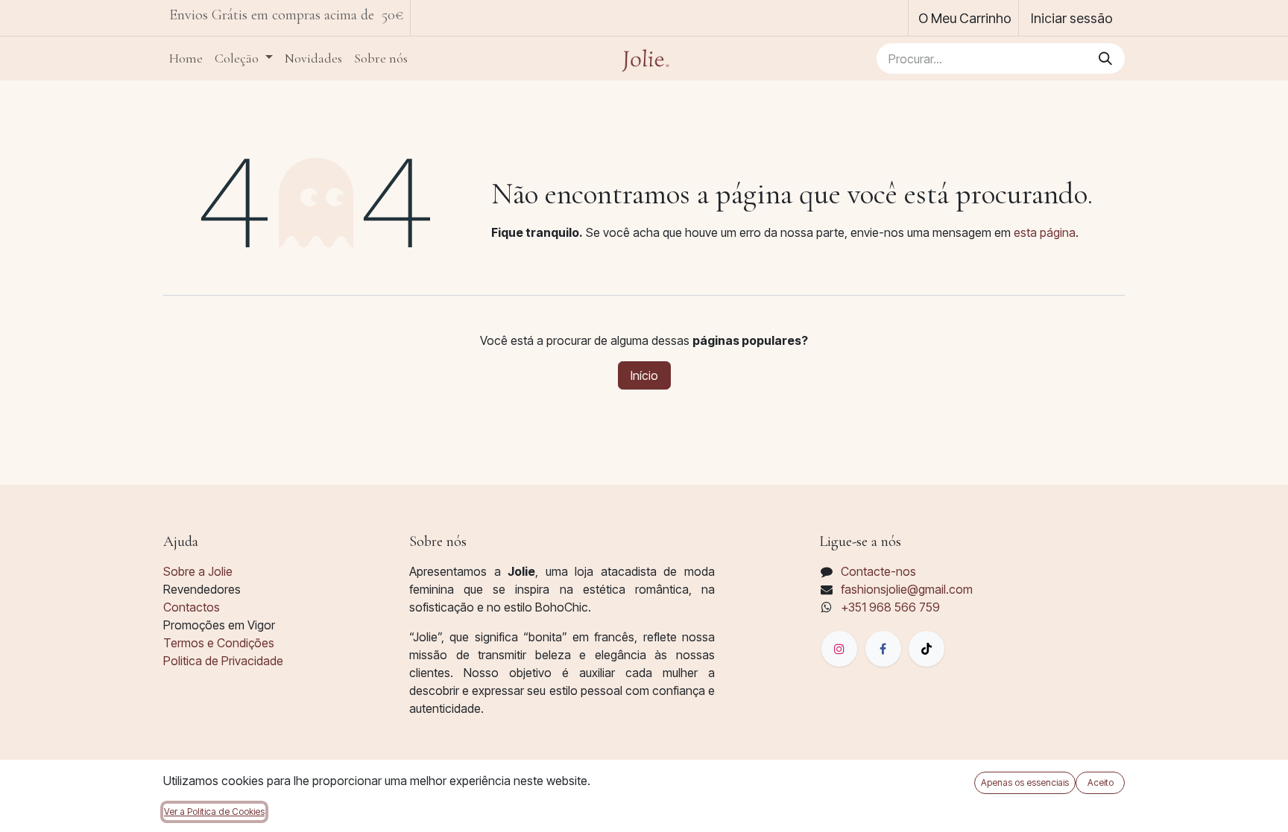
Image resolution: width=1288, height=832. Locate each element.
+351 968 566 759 (890, 607)
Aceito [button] (1100, 782)
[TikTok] (926, 649)
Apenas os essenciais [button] (1025, 782)
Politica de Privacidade (223, 660)
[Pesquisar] (1105, 58)
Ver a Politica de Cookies (214, 811)
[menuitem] (186, 58)
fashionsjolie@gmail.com (907, 589)
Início (644, 375)
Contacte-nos (878, 571)
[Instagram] (839, 649)
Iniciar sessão (1072, 18)
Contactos (191, 607)
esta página (1045, 232)
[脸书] (883, 649)
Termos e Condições (218, 642)
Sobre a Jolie (198, 571)
